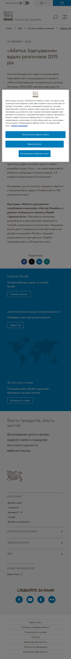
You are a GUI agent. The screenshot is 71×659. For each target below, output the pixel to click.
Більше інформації (19, 126)
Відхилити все (34, 144)
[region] (35, 125)
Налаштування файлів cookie (34, 153)
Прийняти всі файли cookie (35, 134)
